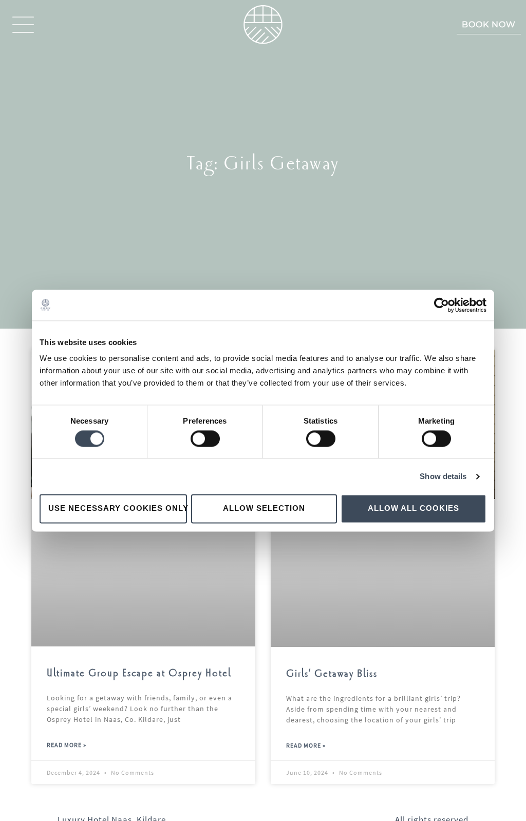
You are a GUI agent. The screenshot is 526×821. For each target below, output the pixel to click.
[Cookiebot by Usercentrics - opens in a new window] (441, 305)
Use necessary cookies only (117, 508)
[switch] (205, 438)
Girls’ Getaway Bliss (332, 674)
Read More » (66, 745)
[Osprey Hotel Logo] (263, 24)
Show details (443, 476)
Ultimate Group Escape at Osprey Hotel (139, 673)
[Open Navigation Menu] (23, 25)
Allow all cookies (413, 508)
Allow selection (264, 508)
